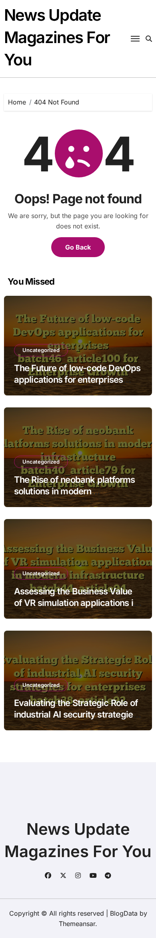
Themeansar (77, 924)
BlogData (124, 913)
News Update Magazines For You (57, 37)
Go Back (78, 247)
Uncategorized (41, 350)
